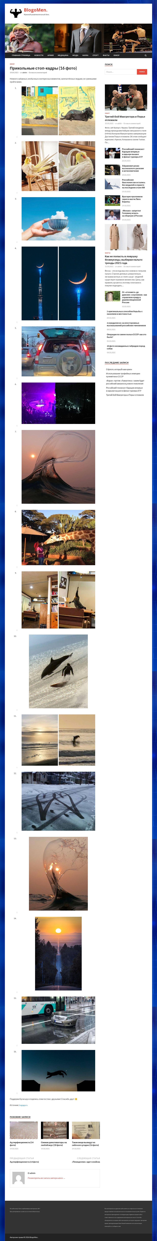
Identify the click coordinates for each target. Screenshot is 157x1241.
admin (24, 73)
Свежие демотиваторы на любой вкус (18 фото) (54, 1143)
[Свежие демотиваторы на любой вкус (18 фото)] (55, 1139)
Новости (38, 55)
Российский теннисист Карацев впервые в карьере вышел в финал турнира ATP (133, 153)
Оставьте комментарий (38, 73)
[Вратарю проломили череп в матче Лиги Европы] (112, 205)
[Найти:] (126, 72)
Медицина (63, 55)
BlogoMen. (35, 10)
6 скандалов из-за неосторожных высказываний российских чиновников (126, 324)
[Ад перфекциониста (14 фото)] (24, 1139)
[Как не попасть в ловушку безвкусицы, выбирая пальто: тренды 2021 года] (126, 251)
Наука (85, 55)
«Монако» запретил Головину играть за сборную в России (132, 213)
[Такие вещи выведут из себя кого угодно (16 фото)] (86, 1139)
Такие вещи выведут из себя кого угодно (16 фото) (85, 1143)
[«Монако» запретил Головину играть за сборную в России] (112, 219)
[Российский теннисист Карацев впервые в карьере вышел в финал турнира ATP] (112, 157)
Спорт (95, 55)
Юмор (116, 55)
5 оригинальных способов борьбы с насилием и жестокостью (125, 312)
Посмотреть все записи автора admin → (46, 1178)
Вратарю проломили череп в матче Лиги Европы (132, 199)
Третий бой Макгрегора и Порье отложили (125, 395)
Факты (106, 55)
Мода (75, 55)
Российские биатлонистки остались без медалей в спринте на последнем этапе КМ (133, 184)
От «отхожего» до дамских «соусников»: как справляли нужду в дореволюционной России (134, 297)
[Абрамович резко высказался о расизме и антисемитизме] (112, 174)
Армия (50, 55)
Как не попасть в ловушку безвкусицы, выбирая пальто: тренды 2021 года (124, 260)
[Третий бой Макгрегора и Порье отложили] (126, 111)
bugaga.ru (23, 1105)
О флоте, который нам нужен (119, 369)
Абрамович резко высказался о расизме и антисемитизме (133, 168)
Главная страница (21, 55)
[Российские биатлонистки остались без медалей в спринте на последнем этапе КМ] (112, 188)
